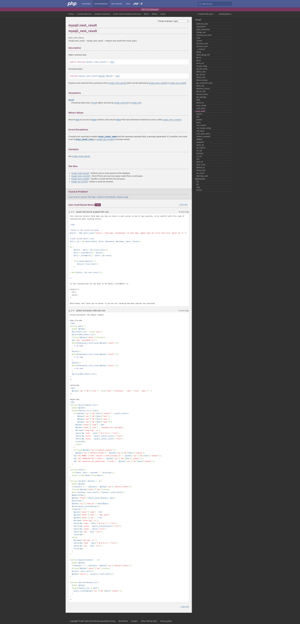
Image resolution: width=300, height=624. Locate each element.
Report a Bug (122, 197)
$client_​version (202, 80)
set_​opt (199, 151)
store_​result (200, 165)
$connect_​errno (202, 44)
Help (128, 4)
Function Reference (84, 14)
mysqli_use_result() (177, 83)
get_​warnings (201, 97)
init (197, 182)
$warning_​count (202, 176)
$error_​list (200, 63)
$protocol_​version (203, 89)
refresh (199, 190)
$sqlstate (199, 153)
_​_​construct (200, 49)
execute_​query (201, 69)
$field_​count (201, 72)
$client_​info (200, 77)
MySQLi (154, 14)
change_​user (201, 32)
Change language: (165, 21)
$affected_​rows (202, 24)
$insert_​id (200, 103)
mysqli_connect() (121, 103)
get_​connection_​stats (204, 83)
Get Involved (116, 4)
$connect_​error (202, 46)
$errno (198, 58)
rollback (199, 139)
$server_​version (202, 94)
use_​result (200, 173)
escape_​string (201, 66)
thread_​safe (200, 170)
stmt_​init (199, 162)
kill (197, 184)
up (69, 212)
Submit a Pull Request (106, 197)
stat (197, 159)
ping (198, 187)
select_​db (200, 145)
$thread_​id (200, 168)
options (199, 114)
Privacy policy (166, 621)
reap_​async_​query (203, 134)
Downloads (86, 4)
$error (198, 61)
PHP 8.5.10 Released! (150, 9)
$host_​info (200, 86)
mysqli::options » (225, 14)
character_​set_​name (204, 35)
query (198, 122)
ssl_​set (199, 156)
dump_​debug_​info (203, 55)
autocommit (200, 27)
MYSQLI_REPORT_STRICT (84, 140)
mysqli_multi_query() (117, 83)
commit (199, 41)
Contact (134, 621)
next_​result (200, 111)
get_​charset (200, 75)
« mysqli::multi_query (205, 14)
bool (112, 62)
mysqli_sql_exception (106, 139)
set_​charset (200, 148)
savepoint (200, 142)
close (198, 38)
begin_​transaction (203, 30)
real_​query (200, 131)
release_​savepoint (203, 137)
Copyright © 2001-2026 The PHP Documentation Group (92, 621)
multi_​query (200, 108)
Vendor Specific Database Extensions (127, 14)
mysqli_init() (136, 103)
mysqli (162, 14)
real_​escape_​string (203, 128)
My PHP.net (123, 621)
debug (198, 52)
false (93, 120)
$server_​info (201, 91)
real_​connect (201, 125)
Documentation (101, 4)
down (73, 212)
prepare (199, 120)
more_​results (201, 106)
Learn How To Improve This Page (82, 197)
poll (197, 117)
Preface (71, 14)
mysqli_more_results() (171, 120)
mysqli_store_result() (158, 83)
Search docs (207, 4)
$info (198, 100)
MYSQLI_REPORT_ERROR (108, 137)
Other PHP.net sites (149, 621)
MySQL (146, 14)
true (77, 120)
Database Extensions (102, 14)
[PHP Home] (72, 4)
